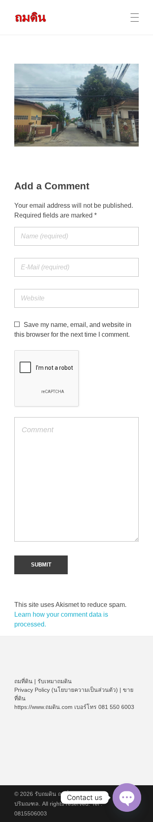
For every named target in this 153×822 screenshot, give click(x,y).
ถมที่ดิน (23, 681)
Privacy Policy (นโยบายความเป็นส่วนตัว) (66, 689)
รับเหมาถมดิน (55, 681)
